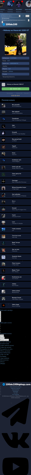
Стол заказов (15, 394)
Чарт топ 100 (4, 354)
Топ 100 (15, 393)
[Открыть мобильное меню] (28, 20)
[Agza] (5, 4)
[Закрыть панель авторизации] (2, 22)
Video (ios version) (6, 347)
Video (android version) (7, 345)
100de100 (11, 24)
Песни (2, 362)
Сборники (15, 391)
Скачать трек (16, 89)
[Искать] (19, 16)
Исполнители (5, 360)
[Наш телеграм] (15, 425)
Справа (2, 338)
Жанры (3, 363)
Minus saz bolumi (5, 351)
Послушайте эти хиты (6, 349)
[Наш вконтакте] (15, 453)
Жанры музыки (4, 340)
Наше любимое (4, 358)
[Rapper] (14, 4)
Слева (2, 335)
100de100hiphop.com (18, 384)
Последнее (3, 356)
